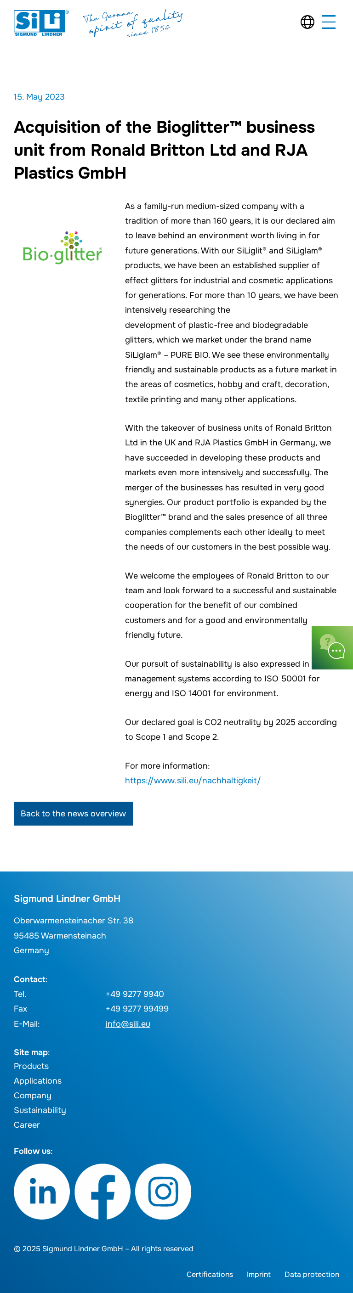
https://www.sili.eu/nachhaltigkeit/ (193, 781)
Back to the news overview (73, 814)
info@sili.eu (128, 1024)
